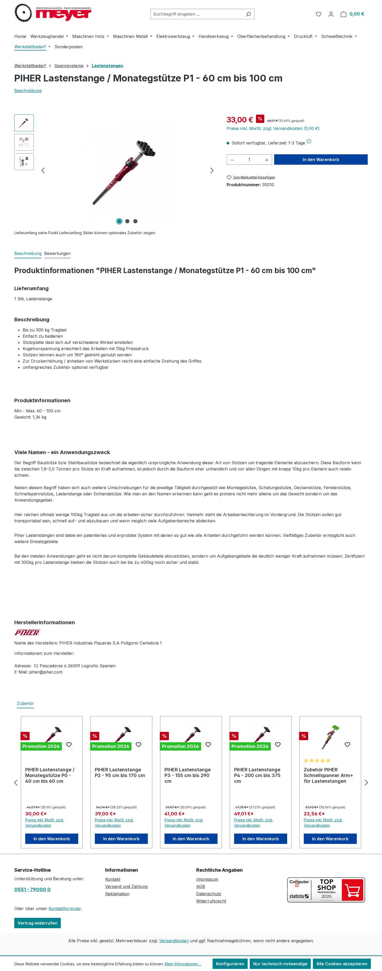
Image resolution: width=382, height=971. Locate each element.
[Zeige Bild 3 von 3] (135, 221)
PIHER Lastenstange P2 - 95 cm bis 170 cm (120, 772)
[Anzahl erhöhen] (266, 159)
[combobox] (196, 14)
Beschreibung (28, 90)
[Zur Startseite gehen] (53, 13)
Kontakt (112, 879)
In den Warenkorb (321, 159)
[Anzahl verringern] (232, 159)
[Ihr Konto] (331, 14)
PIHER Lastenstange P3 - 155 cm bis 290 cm (187, 775)
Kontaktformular (65, 908)
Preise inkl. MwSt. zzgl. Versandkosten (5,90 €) (273, 128)
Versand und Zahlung (126, 886)
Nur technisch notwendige (280, 963)
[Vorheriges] (43, 170)
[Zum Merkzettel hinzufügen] (69, 744)
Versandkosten (174, 940)
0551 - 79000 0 (32, 889)
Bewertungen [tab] (57, 253)
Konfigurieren (230, 963)
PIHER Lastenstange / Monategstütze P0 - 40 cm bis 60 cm (50, 775)
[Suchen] (248, 14)
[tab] (28, 253)
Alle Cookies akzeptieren (341, 963)
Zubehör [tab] (25, 703)
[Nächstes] (212, 170)
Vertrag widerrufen (37, 923)
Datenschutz (208, 893)
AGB (200, 886)
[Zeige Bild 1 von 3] (119, 221)
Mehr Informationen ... (183, 964)
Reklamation (117, 893)
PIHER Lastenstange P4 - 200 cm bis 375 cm (257, 775)
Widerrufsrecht (211, 901)
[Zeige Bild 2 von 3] (127, 221)
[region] (115, 170)
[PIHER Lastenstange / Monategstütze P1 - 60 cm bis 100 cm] (127, 170)
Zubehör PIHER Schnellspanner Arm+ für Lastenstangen (328, 775)
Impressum (207, 879)
